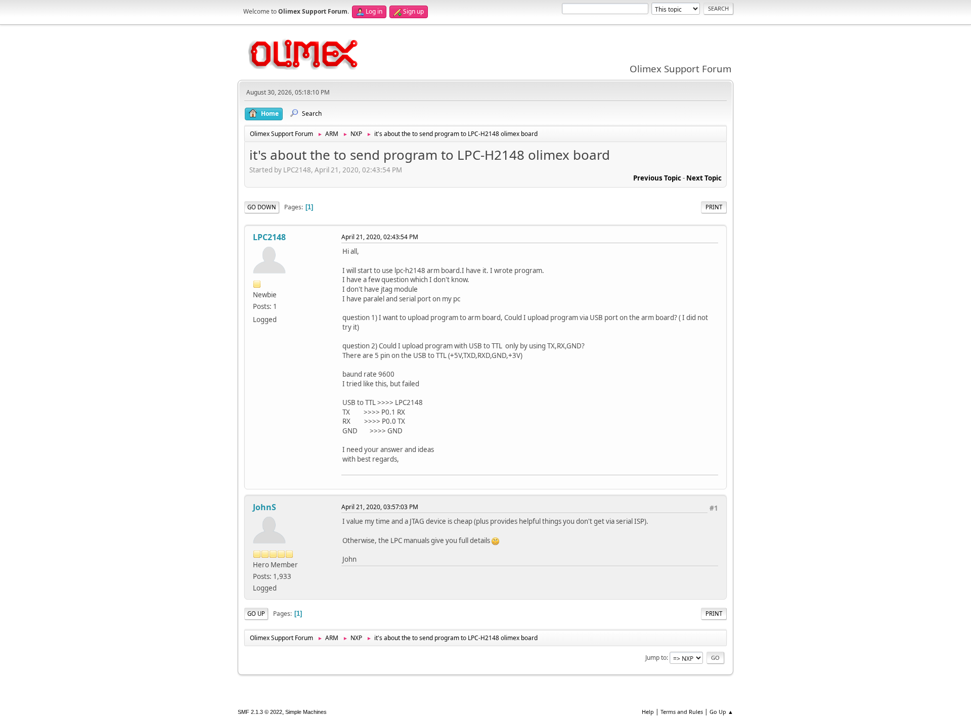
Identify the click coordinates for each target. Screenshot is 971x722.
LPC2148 (269, 237)
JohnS (264, 507)
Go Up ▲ (721, 711)
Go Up (256, 613)
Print (713, 207)
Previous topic (657, 178)
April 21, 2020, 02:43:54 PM (379, 237)
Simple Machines (306, 712)
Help (648, 711)
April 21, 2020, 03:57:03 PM (379, 507)
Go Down (261, 207)
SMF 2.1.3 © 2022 (260, 712)
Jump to (656, 657)
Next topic (704, 178)
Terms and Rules (681, 711)
